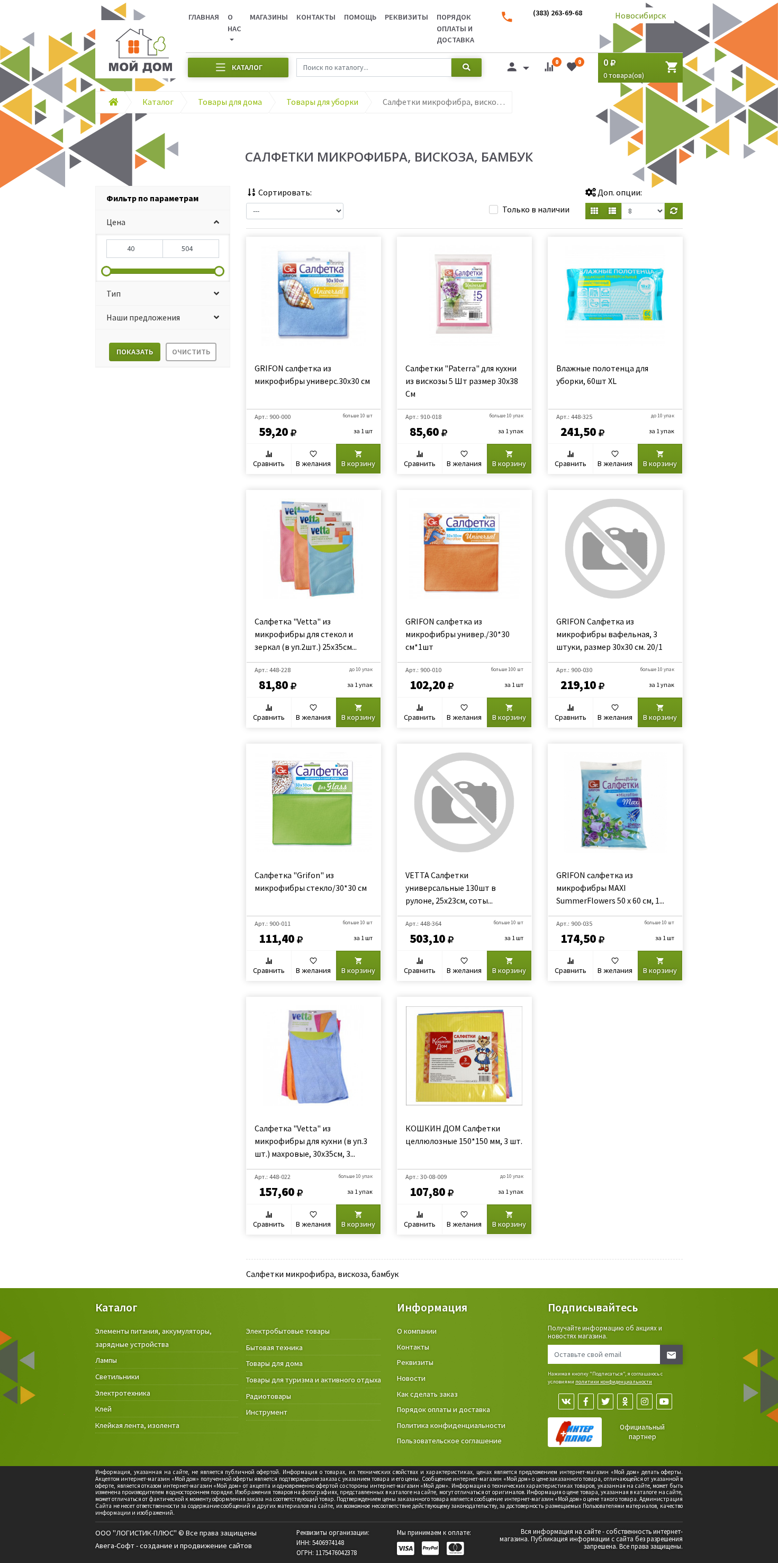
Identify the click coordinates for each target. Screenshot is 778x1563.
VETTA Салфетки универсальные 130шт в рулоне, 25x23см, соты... (450, 888)
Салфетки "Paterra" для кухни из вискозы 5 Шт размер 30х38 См (461, 381)
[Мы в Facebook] (586, 1401)
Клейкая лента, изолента (137, 1425)
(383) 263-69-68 (557, 12)
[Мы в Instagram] (645, 1401)
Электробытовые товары (288, 1331)
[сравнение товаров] (549, 68)
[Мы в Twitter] (605, 1401)
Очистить (191, 351)
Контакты (316, 17)
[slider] (106, 271)
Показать (134, 351)
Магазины (269, 17)
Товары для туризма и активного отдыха (313, 1380)
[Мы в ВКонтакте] (566, 1401)
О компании (417, 1331)
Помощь (360, 17)
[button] (163, 222)
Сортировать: (284, 192)
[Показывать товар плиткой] (594, 211)
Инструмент (266, 1412)
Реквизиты (406, 17)
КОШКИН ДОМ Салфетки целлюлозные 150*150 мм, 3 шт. (463, 1134)
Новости (411, 1378)
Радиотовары (268, 1396)
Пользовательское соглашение (449, 1440)
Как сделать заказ (427, 1394)
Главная (203, 17)
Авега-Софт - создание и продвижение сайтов (173, 1545)
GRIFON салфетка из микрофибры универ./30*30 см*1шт (457, 634)
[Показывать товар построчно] (612, 211)
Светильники (117, 1376)
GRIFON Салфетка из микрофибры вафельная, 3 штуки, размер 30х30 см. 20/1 (609, 634)
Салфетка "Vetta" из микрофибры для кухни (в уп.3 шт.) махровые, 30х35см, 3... (311, 1141)
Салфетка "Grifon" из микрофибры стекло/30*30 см (311, 881)
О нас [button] (234, 22)
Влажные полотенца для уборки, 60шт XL (602, 374)
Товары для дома (274, 1363)
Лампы (106, 1360)
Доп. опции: (619, 192)
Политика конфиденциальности (451, 1425)
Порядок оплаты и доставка (455, 28)
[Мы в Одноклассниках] (625, 1401)
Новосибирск (640, 15)
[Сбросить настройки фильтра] (674, 211)
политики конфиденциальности (613, 1381)
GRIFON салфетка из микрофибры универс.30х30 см (312, 374)
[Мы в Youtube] (664, 1401)
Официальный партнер (642, 1432)
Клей (103, 1409)
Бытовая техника (274, 1347)
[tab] (163, 198)
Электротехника (122, 1393)
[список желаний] (571, 68)
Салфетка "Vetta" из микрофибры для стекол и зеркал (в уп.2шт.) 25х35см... (306, 634)
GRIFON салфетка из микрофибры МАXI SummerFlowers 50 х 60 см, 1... (610, 888)
